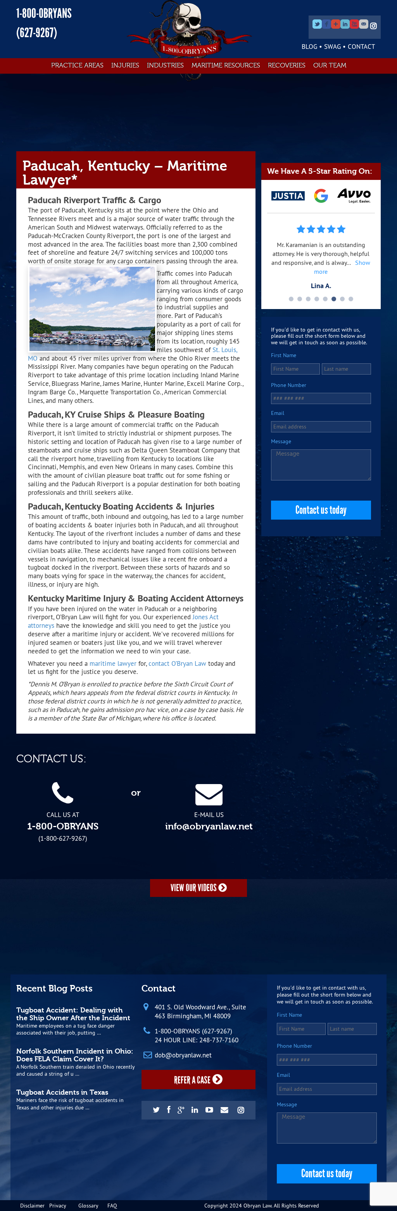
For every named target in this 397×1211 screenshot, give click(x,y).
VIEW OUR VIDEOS (194, 888)
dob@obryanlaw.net (183, 1055)
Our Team (329, 65)
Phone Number (288, 385)
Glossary (88, 1205)
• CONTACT (359, 46)
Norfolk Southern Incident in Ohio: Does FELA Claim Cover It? (74, 1055)
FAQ (112, 1205)
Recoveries (287, 65)
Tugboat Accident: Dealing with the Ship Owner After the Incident (73, 1014)
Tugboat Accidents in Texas (62, 1092)
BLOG (309, 46)
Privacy (57, 1205)
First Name (283, 355)
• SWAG (330, 46)
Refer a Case (192, 1080)
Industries (165, 65)
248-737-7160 (218, 1040)
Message (281, 441)
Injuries (125, 65)
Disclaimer (32, 1205)
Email (277, 413)
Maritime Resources (226, 65)
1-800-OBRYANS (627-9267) (193, 1031)
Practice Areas (77, 65)
